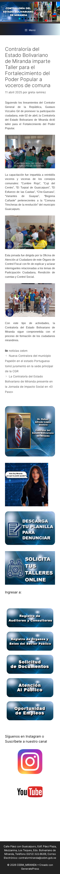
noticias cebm (18, 350)
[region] (30, 12)
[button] (19, 18)
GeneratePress (30, 868)
